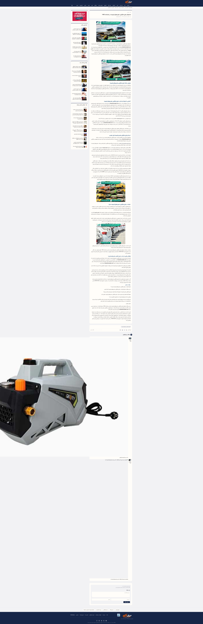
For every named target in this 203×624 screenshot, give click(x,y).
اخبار (124, 5)
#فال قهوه (109, 7)
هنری (92, 5)
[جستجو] (72, 5)
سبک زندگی (109, 5)
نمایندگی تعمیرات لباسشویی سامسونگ (89, 609)
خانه (130, 12)
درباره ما (104, 615)
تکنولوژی (105, 5)
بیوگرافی (95, 5)
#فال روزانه (112, 7)
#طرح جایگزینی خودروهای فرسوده (125, 326)
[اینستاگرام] (99, 621)
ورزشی (77, 5)
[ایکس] (104, 621)
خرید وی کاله (111, 609)
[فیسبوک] (97, 621)
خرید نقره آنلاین (105, 609)
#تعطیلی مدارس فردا (121, 7)
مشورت (110, 251)
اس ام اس (121, 5)
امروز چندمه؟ (82, 615)
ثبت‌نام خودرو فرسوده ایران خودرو (125, 143)
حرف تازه (128, 5)
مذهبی (89, 5)
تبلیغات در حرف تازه (98, 615)
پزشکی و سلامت (100, 5)
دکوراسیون (81, 5)
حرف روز (77, 615)
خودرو (128, 12)
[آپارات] (106, 621)
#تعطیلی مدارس (127, 7)
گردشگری (114, 5)
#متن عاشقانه (116, 7)
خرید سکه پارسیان (98, 609)
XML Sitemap (73, 615)
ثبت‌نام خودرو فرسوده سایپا (114, 93)
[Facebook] (124, 330)
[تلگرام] (101, 621)
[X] (126, 330)
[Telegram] (122, 330)
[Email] (120, 330)
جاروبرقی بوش (117, 609)
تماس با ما (86, 615)
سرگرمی (85, 5)
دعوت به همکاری (92, 615)
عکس (117, 5)
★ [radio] (94, 330)
